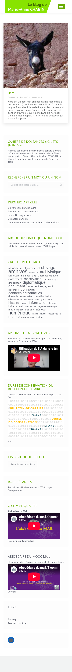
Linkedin (12, 306)
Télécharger (49, 246)
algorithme (30, 268)
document (16, 286)
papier (43, 313)
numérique (19, 313)
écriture (39, 317)
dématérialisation (43, 296)
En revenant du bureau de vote (23, 211)
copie (55, 279)
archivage (46, 267)
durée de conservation (20, 296)
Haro (11, 93)
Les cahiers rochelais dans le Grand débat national (33, 222)
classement (15, 279)
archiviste (33, 272)
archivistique (50, 272)
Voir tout (12, 591)
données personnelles (25, 293)
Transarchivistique (17, 623)
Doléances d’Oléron (18, 219)
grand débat (46, 299)
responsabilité (54, 314)
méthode (40, 309)
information (38, 302)
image (24, 303)
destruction (14, 283)
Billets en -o (13, 97)
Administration (15, 268)
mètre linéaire (16, 309)
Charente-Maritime (48, 275)
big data (25, 275)
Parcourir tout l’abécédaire (21, 541)
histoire (13, 302)
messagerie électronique (45, 306)
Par (24, 97)
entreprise (28, 299)
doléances (13, 289)
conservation (32, 279)
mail (21, 306)
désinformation (15, 299)
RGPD (12, 317)
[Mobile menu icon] (61, 6)
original (35, 314)
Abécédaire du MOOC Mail (29, 556)
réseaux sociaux (26, 317)
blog (34, 276)
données (27, 289)
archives (17, 271)
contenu (47, 279)
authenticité (13, 276)
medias (28, 306)
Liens (12, 607)
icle (9, 441)
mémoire (29, 310)
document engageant (40, 286)
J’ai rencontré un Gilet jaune (22, 208)
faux (37, 299)
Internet (52, 303)
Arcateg (12, 619)
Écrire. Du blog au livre (19, 215)
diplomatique (34, 282)
